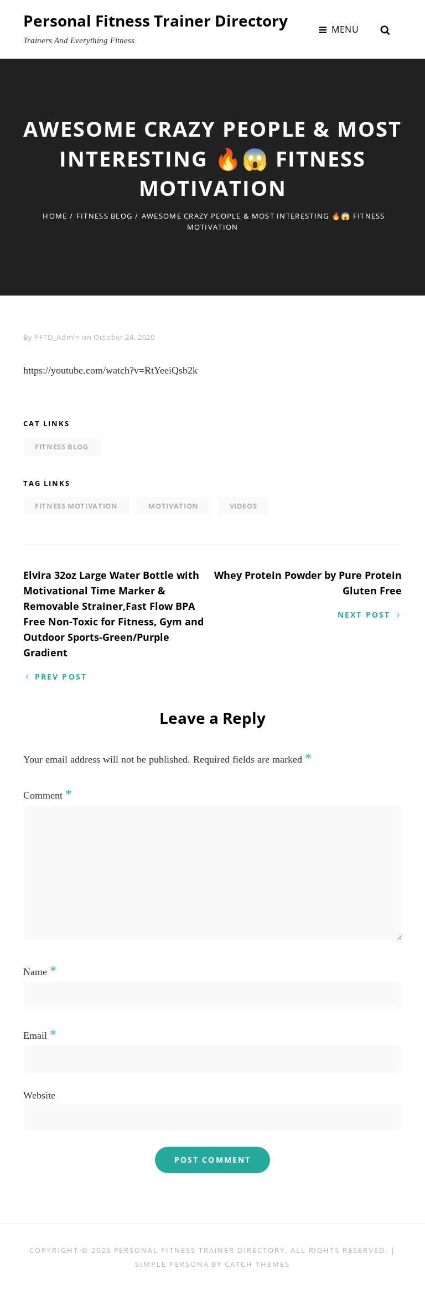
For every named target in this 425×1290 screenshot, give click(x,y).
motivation (173, 506)
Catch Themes (257, 1264)
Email (39, 1035)
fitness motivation (76, 506)
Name (39, 971)
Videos (243, 506)
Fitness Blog (104, 216)
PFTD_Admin (57, 337)
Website (39, 1095)
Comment (47, 795)
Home (55, 216)
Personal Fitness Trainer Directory (155, 20)
